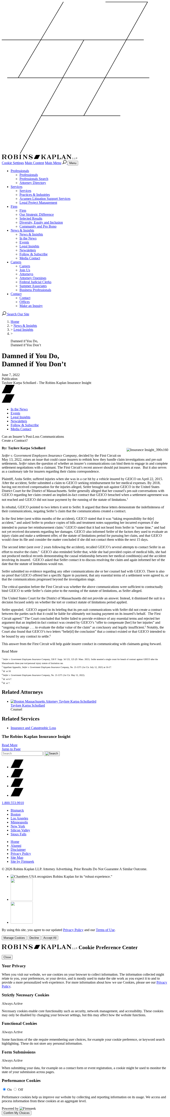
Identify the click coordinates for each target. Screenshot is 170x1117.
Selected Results (30, 218)
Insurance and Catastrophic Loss (33, 728)
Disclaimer (18, 849)
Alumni (16, 846)
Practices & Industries (34, 194)
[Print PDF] (8, 392)
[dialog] (85, 934)
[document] (85, 1030)
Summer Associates (33, 286)
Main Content (34, 163)
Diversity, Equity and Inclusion (41, 222)
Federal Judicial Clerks (35, 282)
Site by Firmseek (22, 861)
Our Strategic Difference (36, 214)
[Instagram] (17, 795)
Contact (16, 294)
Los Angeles (19, 818)
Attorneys (26, 274)
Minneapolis (19, 822)
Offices (24, 302)
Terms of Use (105, 930)
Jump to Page (11, 749)
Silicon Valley (20, 830)
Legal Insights (29, 246)
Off (20, 1089)
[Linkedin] (17, 786)
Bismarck (17, 810)
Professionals (20, 171)
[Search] (65, 163)
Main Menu (53, 163)
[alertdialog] (85, 1030)
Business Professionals (35, 290)
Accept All (49, 937)
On (9, 1089)
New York (18, 826)
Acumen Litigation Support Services (44, 198)
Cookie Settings (13, 163)
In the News (28, 238)
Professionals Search (33, 179)
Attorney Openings (32, 278)
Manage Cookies (14, 937)
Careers (16, 262)
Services (16, 187)
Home (15, 322)
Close (7, 957)
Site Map (17, 857)
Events (24, 242)
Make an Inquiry (31, 306)
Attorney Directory (32, 183)
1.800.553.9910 (13, 803)
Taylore (28, 705)
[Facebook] (17, 776)
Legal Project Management (38, 202)
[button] (8, 402)
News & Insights (22, 230)
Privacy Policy (21, 853)
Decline (34, 937)
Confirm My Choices (17, 1113)
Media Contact (29, 258)
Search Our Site (17, 314)
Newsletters (27, 250)
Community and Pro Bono (37, 226)
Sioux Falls (18, 834)
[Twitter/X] (17, 767)
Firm (14, 206)
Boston (16, 814)
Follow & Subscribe (33, 254)
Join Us (24, 270)
